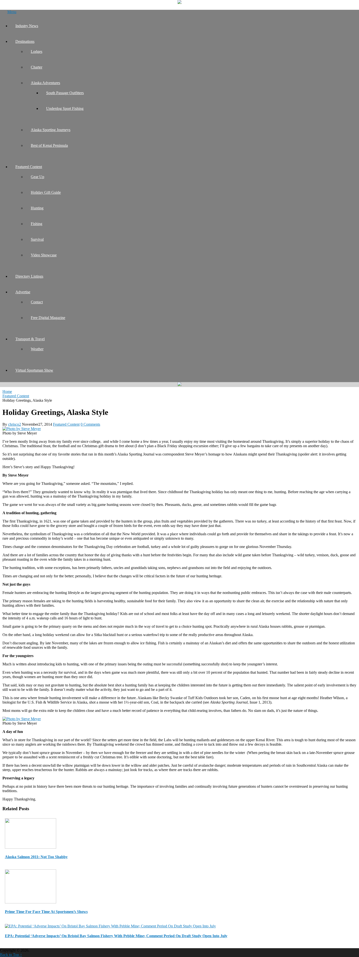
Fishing (36, 224)
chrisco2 (14, 424)
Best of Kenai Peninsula (49, 145)
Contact (37, 302)
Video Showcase (44, 255)
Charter (36, 67)
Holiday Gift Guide (46, 192)
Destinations (24, 41)
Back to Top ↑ (11, 955)
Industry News (26, 26)
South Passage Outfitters (65, 93)
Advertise (22, 292)
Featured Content (28, 167)
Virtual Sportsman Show (34, 370)
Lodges (36, 51)
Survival (37, 239)
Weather (37, 349)
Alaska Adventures (45, 83)
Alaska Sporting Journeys (50, 130)
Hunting (37, 208)
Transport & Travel (30, 339)
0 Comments (90, 424)
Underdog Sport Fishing (65, 108)
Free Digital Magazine (48, 318)
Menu (11, 12)
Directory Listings (29, 276)
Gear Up (37, 177)
